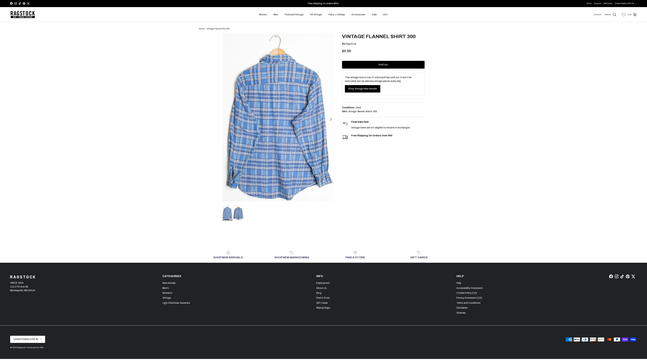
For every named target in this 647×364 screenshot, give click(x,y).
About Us (321, 288)
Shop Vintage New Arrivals (362, 88)
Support (597, 3)
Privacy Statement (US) (469, 298)
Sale (374, 14)
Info (385, 14)
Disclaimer (462, 308)
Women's (167, 293)
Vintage (166, 298)
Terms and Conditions (468, 303)
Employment (323, 283)
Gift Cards (607, 3)
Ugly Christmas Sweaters (176, 303)
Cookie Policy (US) (466, 293)
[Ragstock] (22, 14)
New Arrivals (169, 283)
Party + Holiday (337, 14)
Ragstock (350, 43)
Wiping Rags (323, 308)
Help (458, 283)
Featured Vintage (294, 14)
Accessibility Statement (469, 288)
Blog (318, 293)
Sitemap (461, 313)
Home (201, 29)
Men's (165, 288)
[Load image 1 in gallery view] (278, 117)
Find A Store (323, 298)
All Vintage (316, 14)
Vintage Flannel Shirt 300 (218, 29)
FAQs (589, 3)
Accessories (358, 14)
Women (263, 14)
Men (276, 14)
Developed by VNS (35, 347)
